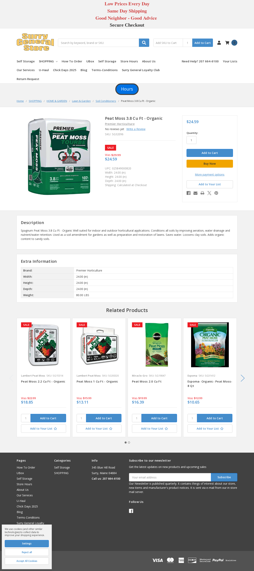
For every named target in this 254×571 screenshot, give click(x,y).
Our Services (26, 70)
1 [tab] (126, 442)
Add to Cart (202, 43)
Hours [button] (127, 89)
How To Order (72, 61)
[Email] (195, 193)
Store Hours (129, 61)
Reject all (27, 552)
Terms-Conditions (104, 70)
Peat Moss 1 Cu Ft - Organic (97, 381)
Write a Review (135, 129)
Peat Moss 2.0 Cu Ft (147, 381)
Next (243, 378)
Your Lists (230, 61)
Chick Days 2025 (64, 70)
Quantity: (192, 133)
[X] (209, 193)
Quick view (43, 344)
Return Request (28, 79)
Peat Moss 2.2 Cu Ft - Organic (43, 381)
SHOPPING (46, 61)
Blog (84, 70)
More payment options (209, 174)
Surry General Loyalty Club (141, 70)
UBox (90, 61)
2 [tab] (129, 442)
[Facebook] (188, 193)
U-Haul (44, 70)
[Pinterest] (216, 193)
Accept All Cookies (26, 561)
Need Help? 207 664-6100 (200, 61)
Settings (27, 543)
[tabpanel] (43, 377)
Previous (11, 378)
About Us (149, 61)
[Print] (202, 193)
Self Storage (26, 61)
